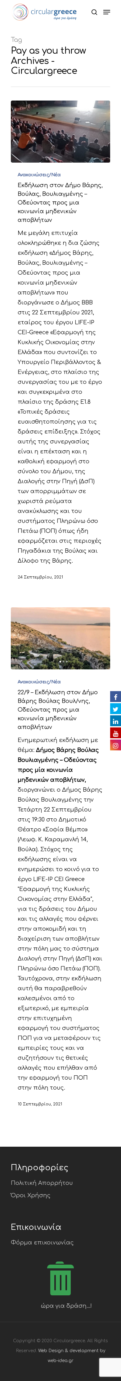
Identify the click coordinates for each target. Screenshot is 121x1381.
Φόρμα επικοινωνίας (42, 1242)
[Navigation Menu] (106, 12)
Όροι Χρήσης (31, 1195)
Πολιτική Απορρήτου (42, 1183)
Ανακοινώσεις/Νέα (39, 175)
